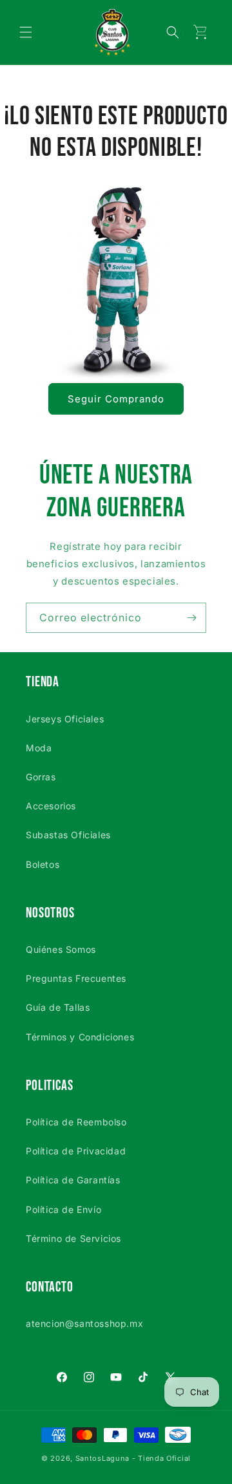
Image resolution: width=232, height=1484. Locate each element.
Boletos (42, 864)
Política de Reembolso (76, 1121)
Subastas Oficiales (68, 834)
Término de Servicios (73, 1238)
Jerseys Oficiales (65, 718)
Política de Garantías (73, 1179)
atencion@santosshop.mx (84, 1323)
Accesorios (51, 805)
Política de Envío (63, 1209)
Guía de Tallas (58, 1007)
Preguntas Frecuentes (76, 978)
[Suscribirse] (191, 618)
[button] (26, 32)
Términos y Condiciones (80, 1036)
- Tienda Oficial (161, 1458)
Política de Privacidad (76, 1150)
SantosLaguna (102, 1458)
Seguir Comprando (116, 399)
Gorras (41, 776)
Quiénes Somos (61, 949)
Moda (39, 747)
